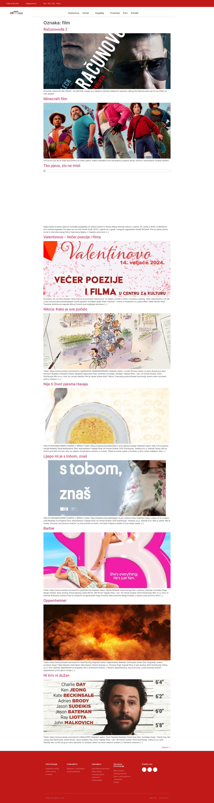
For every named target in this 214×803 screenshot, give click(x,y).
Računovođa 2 (55, 29)
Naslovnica (73, 13)
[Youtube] (204, 3)
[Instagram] (199, 3)
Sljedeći (166, 747)
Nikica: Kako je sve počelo (65, 309)
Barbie (48, 528)
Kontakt (135, 13)
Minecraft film (55, 99)
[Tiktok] (209, 3)
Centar (85, 13)
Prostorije (115, 13)
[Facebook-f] (194, 3)
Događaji (99, 13)
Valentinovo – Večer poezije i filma (72, 237)
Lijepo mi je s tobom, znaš (65, 456)
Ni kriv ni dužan (56, 675)
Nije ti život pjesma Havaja (65, 384)
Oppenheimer (55, 600)
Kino (125, 13)
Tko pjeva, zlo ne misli (61, 165)
